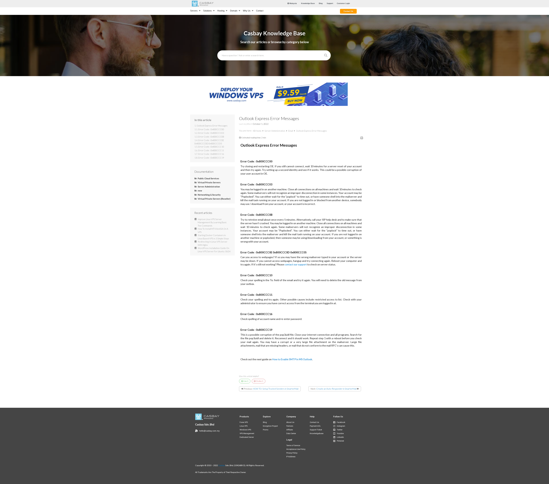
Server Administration (275, 130)
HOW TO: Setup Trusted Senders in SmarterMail (275, 388)
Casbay (221, 465)
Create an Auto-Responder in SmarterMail (336, 388)
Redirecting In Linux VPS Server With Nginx (212, 243)
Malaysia (293, 3)
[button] (308, 3)
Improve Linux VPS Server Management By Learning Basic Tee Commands (212, 222)
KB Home (257, 130)
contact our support (296, 264)
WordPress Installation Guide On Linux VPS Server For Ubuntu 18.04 (214, 250)
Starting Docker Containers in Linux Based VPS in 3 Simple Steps (213, 237)
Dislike (259, 381)
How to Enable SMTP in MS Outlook (292, 359)
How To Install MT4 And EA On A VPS (213, 230)
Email (290, 130)
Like (245, 381)
